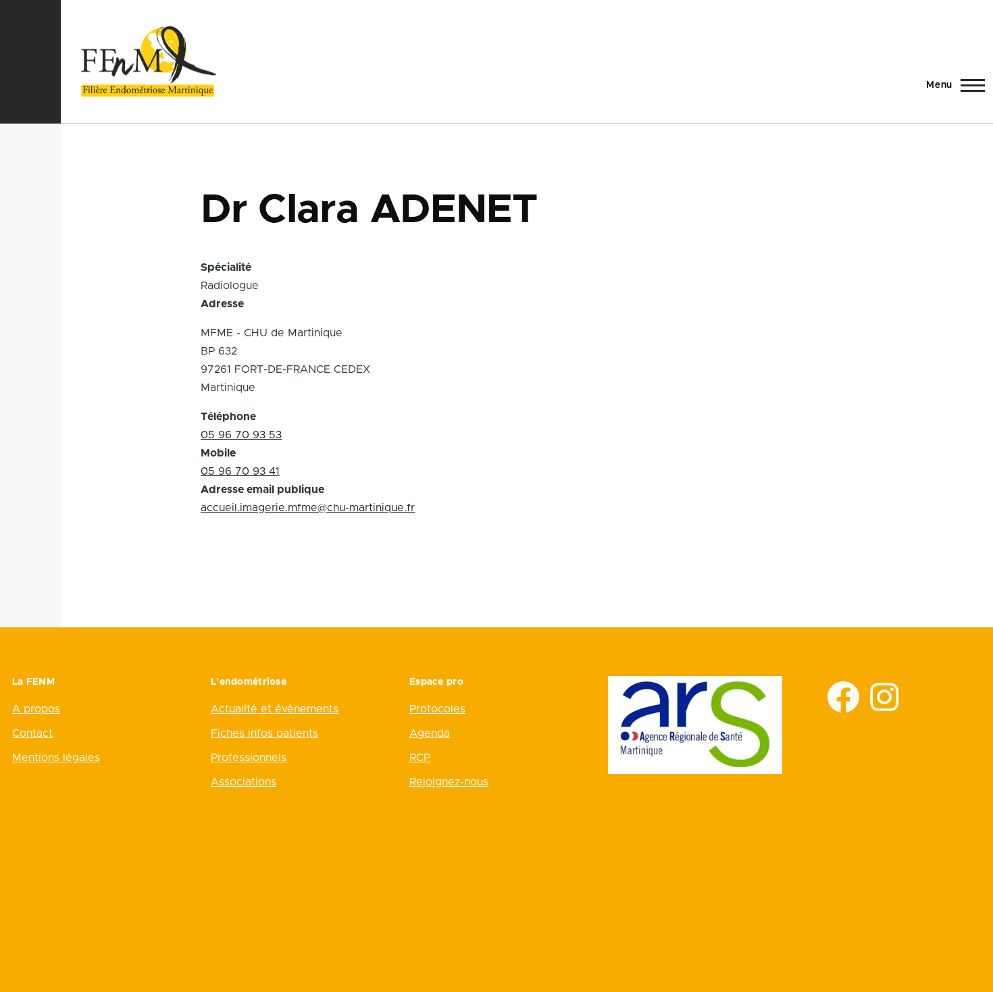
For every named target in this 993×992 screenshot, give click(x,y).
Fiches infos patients (264, 733)
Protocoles (437, 709)
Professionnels (248, 757)
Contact (32, 733)
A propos (36, 709)
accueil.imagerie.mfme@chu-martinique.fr (308, 507)
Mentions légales (56, 757)
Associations (243, 782)
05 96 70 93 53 (241, 434)
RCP (419, 757)
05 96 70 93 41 (240, 471)
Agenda (429, 733)
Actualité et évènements (274, 709)
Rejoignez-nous (448, 782)
